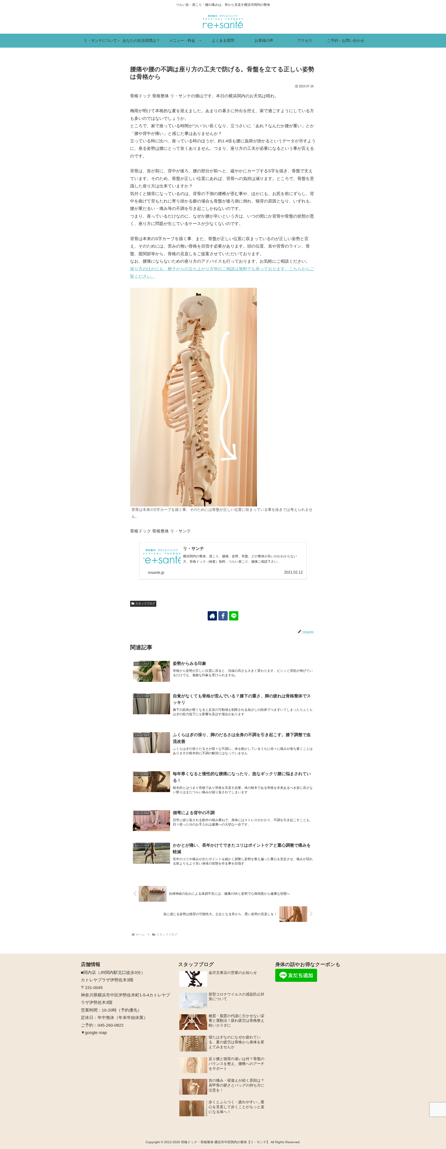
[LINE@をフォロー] (233, 615)
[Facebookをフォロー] (223, 615)
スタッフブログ (145, 603)
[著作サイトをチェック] (212, 615)
